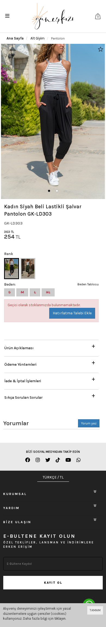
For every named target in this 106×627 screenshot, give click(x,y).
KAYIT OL (53, 583)
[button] (49, 191)
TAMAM (95, 610)
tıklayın (60, 618)
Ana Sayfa (15, 38)
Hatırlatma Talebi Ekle (72, 313)
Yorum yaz (88, 423)
